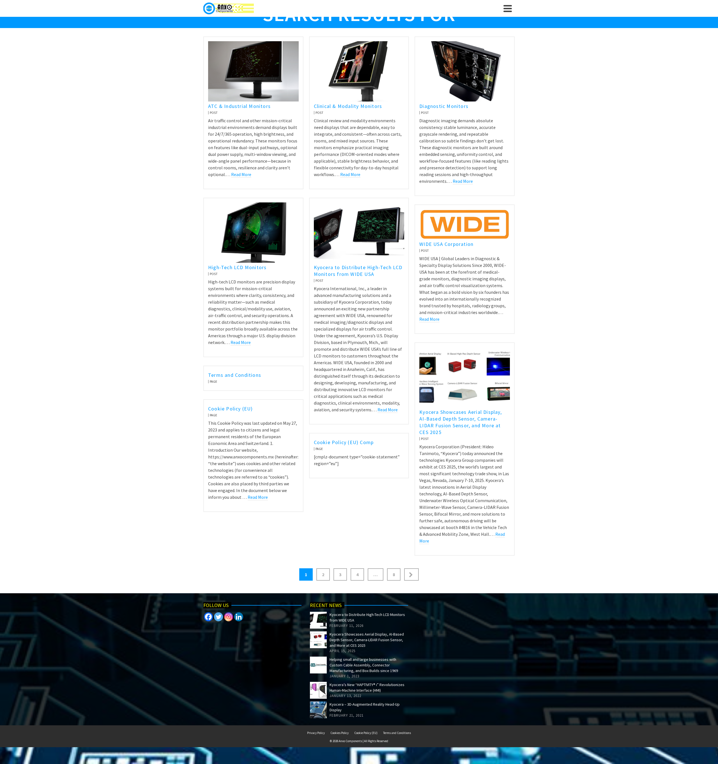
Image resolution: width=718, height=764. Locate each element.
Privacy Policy (316, 733)
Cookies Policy (339, 733)
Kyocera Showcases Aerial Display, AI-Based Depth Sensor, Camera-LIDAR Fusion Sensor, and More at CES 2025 (367, 640)
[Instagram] (228, 616)
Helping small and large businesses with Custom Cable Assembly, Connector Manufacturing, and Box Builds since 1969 (364, 665)
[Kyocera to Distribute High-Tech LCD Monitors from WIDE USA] (318, 620)
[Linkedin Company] (238, 616)
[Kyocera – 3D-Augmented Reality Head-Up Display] (318, 709)
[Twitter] (218, 616)
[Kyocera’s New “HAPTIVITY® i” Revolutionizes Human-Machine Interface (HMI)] (318, 690)
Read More (241, 174)
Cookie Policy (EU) (366, 733)
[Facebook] (208, 616)
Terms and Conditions (397, 733)
